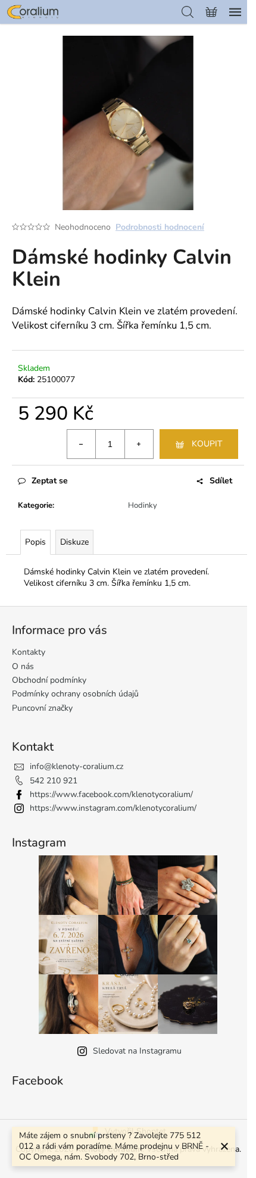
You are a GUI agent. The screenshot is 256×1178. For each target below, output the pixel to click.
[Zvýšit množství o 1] (138, 444)
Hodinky (142, 505)
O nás (23, 666)
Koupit (207, 443)
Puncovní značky (42, 708)
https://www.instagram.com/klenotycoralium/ (113, 808)
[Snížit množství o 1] (81, 444)
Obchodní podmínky (49, 680)
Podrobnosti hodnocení (159, 227)
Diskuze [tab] (74, 542)
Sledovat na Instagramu (137, 1051)
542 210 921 (53, 780)
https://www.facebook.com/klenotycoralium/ (111, 794)
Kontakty (28, 652)
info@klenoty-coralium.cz (76, 766)
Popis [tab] (35, 542)
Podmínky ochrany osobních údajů (75, 693)
